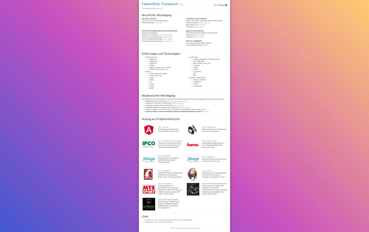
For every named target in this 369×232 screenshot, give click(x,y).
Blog (221, 5)
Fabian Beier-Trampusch (162, 4)
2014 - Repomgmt (164, 171)
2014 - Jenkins (207, 171)
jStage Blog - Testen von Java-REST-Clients (159, 222)
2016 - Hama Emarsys (209, 141)
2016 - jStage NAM (164, 156)
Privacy (177, 228)
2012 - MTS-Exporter (165, 184)
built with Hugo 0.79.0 (193, 228)
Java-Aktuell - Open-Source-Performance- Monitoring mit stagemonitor (169, 220)
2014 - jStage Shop (208, 157)
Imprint (172, 228)
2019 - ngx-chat (163, 127)
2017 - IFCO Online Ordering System (170, 141)
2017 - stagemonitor (209, 127)
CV (215, 5)
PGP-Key (183, 228)
